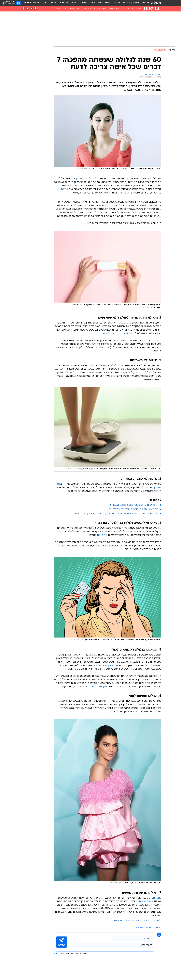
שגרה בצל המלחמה (77, 9)
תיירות (74, 3)
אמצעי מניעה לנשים (114, 333)
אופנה (53, 3)
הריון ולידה (102, 9)
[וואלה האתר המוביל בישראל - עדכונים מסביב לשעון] (156, 2)
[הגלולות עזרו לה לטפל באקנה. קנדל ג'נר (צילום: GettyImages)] (107, 802)
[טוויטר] (27, 8)
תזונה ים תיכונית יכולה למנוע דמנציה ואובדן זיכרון (132, 505)
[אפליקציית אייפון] (31, 8)
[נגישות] (4, 3)
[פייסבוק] (23, 8)
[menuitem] (144, 2)
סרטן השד (108, 665)
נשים (63, 189)
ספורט (136, 3)
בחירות (126, 3)
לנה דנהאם (155, 898)
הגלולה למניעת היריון (87, 178)
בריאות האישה (119, 920)
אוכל (92, 3)
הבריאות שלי (127, 9)
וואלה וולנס (92, 9)
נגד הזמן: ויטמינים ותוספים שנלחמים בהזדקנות (133, 509)
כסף (100, 3)
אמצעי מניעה (131, 920)
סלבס (107, 3)
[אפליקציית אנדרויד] (35, 8)
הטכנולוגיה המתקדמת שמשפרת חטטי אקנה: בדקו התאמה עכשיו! (123, 514)
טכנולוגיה (63, 3)
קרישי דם (102, 535)
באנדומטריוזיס (145, 901)
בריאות (84, 3)
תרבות (117, 3)
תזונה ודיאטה (114, 9)
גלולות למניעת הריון (146, 920)
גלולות (158, 920)
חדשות (145, 3)
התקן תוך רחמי (99, 686)
